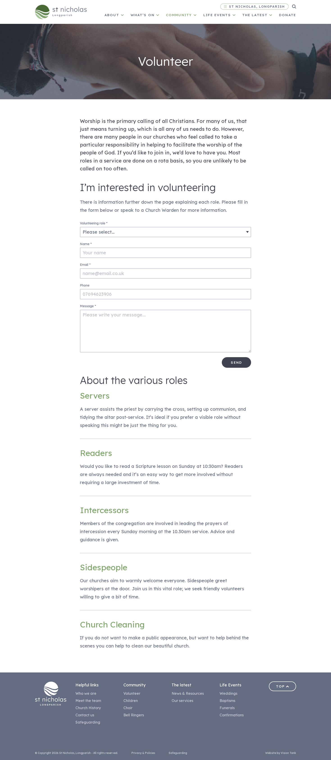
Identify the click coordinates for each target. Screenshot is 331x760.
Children (130, 700)
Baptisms (227, 700)
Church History (88, 708)
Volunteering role (93, 223)
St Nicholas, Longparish (257, 7)
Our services (182, 700)
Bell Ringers (133, 715)
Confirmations (232, 715)
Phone (84, 285)
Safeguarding (87, 722)
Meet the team (88, 700)
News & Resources (188, 693)
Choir (127, 708)
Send (236, 362)
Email (85, 265)
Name (86, 244)
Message (88, 306)
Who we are (85, 693)
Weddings (228, 693)
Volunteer (131, 693)
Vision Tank (288, 753)
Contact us (84, 715)
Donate (287, 15)
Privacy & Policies (143, 753)
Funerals (227, 708)
